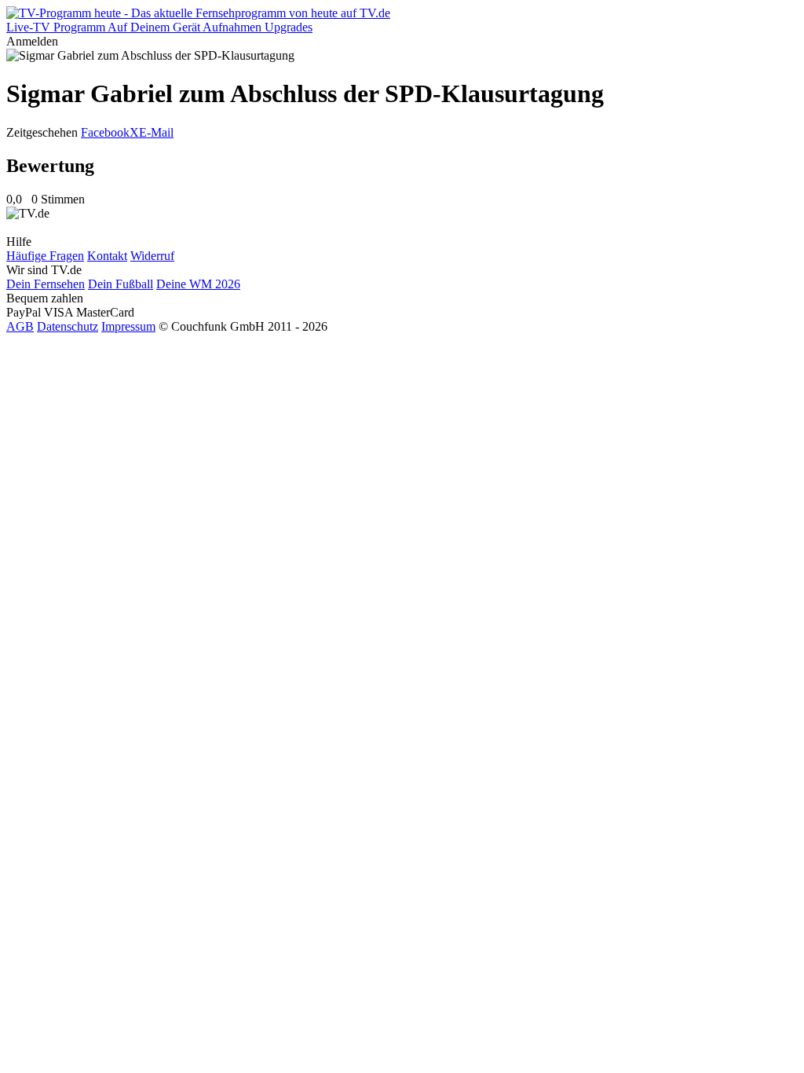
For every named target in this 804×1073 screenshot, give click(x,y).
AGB (20, 326)
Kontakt (107, 255)
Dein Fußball (120, 284)
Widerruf (152, 255)
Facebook (105, 132)
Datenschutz (67, 326)
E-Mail (156, 132)
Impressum (128, 326)
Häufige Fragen (45, 255)
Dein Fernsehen (45, 284)
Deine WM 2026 (198, 284)
